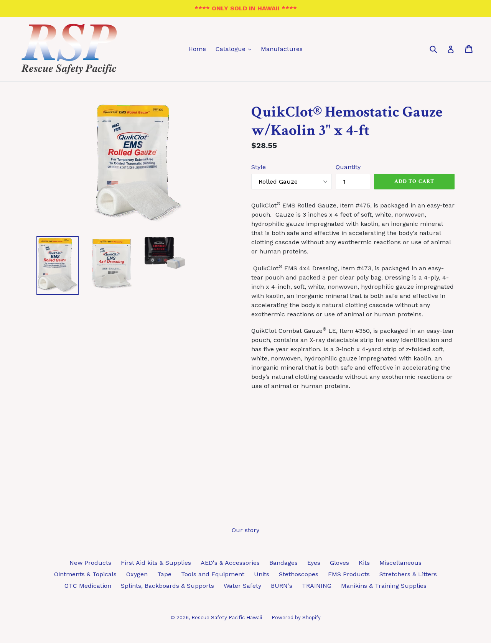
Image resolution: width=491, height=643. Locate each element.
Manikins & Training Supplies (384, 585)
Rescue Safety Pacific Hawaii (226, 617)
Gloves (339, 562)
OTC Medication (87, 585)
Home (197, 49)
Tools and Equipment (212, 574)
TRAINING (316, 585)
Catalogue (235, 49)
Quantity (348, 167)
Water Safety (242, 585)
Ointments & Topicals (85, 574)
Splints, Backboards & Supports (167, 585)
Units (261, 574)
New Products (90, 562)
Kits (364, 562)
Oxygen (137, 574)
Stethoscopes (298, 574)
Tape (164, 574)
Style (258, 167)
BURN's (281, 585)
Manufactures (282, 49)
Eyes (313, 562)
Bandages (283, 562)
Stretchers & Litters (408, 574)
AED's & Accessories (230, 562)
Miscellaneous (400, 562)
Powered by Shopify (296, 617)
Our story (245, 530)
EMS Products (349, 574)
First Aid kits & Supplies (156, 562)
